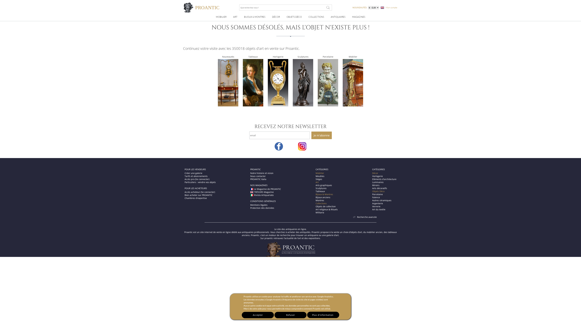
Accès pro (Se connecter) (197, 179)
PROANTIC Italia (258, 179)
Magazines (358, 16)
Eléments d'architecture (384, 179)
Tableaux (253, 56)
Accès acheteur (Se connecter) (200, 192)
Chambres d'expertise (196, 198)
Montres (320, 200)
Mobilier (221, 16)
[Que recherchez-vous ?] (328, 7)
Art (235, 16)
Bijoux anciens (323, 197)
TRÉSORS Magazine (264, 192)
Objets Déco (294, 16)
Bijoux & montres (254, 16)
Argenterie (377, 203)
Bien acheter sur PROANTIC (198, 195)
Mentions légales (259, 204)
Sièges (319, 179)
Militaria (320, 212)
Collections (316, 16)
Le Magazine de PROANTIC (267, 189)
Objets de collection (326, 206)
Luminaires (378, 182)
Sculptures (303, 56)
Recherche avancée (367, 217)
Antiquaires (338, 16)
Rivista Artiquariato (264, 195)
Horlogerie (278, 56)
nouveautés (360, 7)
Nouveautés (228, 56)
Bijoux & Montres (324, 194)
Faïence (376, 197)
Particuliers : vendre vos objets (200, 182)
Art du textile (378, 209)
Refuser (290, 315)
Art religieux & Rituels (327, 209)
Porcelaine (328, 56)
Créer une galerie (193, 173)
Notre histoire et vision (261, 173)
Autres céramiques (381, 200)
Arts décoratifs (379, 188)
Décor (276, 16)
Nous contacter (258, 176)
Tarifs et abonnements (196, 176)
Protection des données (262, 207)
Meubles (320, 176)
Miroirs (375, 185)
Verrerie (376, 206)
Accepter (258, 315)
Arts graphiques (324, 185)
